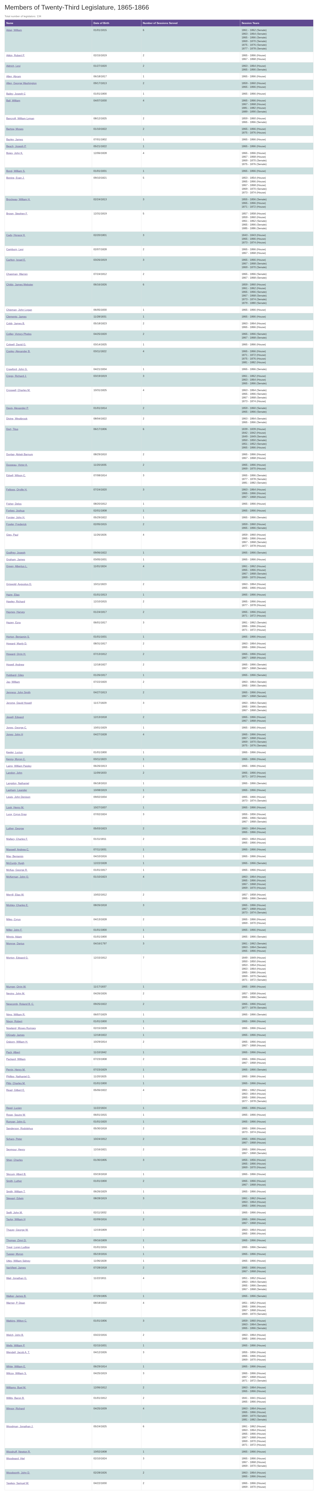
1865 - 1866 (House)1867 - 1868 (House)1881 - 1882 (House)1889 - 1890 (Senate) (254, 106)
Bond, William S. (15, 170)
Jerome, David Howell (19, 702)
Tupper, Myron (14, 1253)
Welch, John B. (15, 1334)
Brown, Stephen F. (17, 213)
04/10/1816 (100, 856)
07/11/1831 (100, 849)
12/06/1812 (100, 1387)
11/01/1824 (100, 566)
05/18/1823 (100, 323)
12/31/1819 (100, 213)
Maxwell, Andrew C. (17, 849)
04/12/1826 (100, 1352)
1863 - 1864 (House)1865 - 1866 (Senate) (254, 67)
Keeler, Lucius (14, 752)
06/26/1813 (100, 765)
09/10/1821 (100, 177)
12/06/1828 (100, 153)
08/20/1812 (100, 503)
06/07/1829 (100, 1014)
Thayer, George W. (17, 1229)
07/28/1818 (100, 1267)
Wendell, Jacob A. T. (18, 1352)
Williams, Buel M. (16, 1387)
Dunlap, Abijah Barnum (19, 454)
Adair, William (14, 30)
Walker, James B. (16, 1296)
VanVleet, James (16, 1267)
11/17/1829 (100, 702)
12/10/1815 (100, 601)
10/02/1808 (100, 1451)
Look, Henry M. (15, 807)
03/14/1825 (100, 344)
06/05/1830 (100, 309)
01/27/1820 (100, 65)
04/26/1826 (100, 993)
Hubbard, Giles (15, 675)
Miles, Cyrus (13, 919)
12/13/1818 (100, 717)
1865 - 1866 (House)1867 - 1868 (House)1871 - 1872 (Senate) (254, 1377)
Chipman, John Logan (19, 309)
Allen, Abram (13, 76)
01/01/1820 (100, 1121)
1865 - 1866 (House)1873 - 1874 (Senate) (254, 798)
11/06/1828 (100, 1260)
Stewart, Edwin (15, 1198)
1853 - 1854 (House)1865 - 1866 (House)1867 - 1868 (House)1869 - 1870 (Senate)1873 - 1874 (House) (254, 185)
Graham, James (15, 559)
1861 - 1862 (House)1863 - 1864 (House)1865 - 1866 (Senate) (254, 379)
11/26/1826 (100, 534)
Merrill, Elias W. (15, 894)
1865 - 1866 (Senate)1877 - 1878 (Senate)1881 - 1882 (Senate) (254, 479)
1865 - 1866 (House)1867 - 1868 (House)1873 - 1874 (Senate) (254, 909)
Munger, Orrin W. (16, 986)
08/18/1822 (100, 1302)
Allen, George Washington (21, 83)
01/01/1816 (100, 1247)
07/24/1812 (100, 274)
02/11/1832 (100, 1212)
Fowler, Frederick (16, 524)
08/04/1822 (100, 418)
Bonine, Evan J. (15, 177)
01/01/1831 (100, 170)
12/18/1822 (100, 1034)
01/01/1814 (100, 408)
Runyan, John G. (16, 1121)
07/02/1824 (100, 814)
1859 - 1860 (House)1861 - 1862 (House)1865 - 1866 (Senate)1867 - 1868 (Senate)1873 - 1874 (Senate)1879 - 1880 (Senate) (254, 293)
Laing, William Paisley (18, 765)
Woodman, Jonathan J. (19, 1426)
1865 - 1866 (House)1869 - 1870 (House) (254, 466)
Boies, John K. (14, 153)
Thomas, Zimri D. (16, 1240)
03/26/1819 (100, 259)
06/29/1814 (100, 1366)
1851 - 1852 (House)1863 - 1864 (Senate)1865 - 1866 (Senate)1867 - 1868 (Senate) (254, 1284)
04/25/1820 (100, 333)
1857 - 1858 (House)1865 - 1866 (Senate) (254, 896)
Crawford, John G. (17, 369)
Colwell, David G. (16, 344)
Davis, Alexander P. (17, 408)
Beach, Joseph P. (16, 146)
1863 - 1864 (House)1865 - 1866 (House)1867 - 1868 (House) (254, 493)
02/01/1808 (100, 510)
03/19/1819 (100, 375)
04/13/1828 (100, 919)
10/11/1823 (100, 584)
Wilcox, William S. (16, 1373)
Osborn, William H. (17, 1041)
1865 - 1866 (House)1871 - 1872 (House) (254, 613)
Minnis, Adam (14, 936)
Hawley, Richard (15, 601)
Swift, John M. (14, 1212)
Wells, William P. (15, 1345)
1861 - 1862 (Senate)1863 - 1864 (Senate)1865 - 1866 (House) (254, 947)
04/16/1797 (100, 943)
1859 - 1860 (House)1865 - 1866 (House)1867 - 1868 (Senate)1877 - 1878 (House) (254, 540)
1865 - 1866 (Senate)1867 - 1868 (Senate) (254, 276)
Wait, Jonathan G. (16, 1278)
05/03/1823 (100, 828)
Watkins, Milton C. (16, 1320)
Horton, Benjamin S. (18, 636)
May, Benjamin (14, 856)
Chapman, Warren (17, 274)
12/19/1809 (100, 1229)
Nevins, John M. (15, 993)
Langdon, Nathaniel (17, 783)
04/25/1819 (100, 1373)
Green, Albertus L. (16, 566)
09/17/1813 (100, 83)
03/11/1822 (100, 351)
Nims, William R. (15, 1014)
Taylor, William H (15, 1219)
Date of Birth (101, 23)
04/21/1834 (100, 369)
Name (9, 23)
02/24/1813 (100, 199)
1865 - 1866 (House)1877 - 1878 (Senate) (254, 1005)
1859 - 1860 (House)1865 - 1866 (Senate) (254, 120)
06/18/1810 (100, 783)
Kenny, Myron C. (16, 759)
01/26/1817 (100, 675)
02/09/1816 (100, 1219)
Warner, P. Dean (15, 1302)
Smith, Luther (14, 1180)
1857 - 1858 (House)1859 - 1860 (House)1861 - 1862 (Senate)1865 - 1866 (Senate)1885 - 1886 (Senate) (254, 221)
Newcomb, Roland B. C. (20, 1003)
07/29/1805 (100, 1296)
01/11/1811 (99, 838)
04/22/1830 (100, 1483)
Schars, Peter (14, 1138)
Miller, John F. (14, 929)
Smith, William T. (15, 1191)
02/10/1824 (100, 1458)
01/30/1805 (100, 1159)
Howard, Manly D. (16, 643)
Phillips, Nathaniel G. (18, 1076)
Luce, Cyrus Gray (16, 814)
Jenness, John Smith (18, 692)
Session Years (250, 23)
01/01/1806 (100, 1320)
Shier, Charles (14, 1159)
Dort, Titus (12, 429)
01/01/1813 (100, 594)
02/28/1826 (100, 1472)
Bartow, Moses (14, 128)
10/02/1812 (100, 894)
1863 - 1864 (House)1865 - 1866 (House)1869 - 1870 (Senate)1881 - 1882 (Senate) (254, 1414)
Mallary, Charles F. (17, 838)
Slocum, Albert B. (16, 1174)
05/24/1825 (100, 1426)
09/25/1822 (100, 1003)
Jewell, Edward (15, 717)
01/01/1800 (100, 93)
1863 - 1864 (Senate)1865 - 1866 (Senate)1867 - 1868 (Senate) (254, 706)
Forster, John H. (15, 517)
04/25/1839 (100, 1408)
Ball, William (13, 100)
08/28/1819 (100, 1198)
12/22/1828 (100, 863)
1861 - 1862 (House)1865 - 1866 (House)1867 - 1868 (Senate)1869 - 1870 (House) (254, 572)
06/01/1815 (100, 1114)
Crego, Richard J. (16, 375)
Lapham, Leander (16, 790)
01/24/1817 (100, 611)
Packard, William (16, 1059)
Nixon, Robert (14, 1021)
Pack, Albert (13, 1052)
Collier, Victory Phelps (18, 333)
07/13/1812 (100, 654)
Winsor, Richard (15, 1408)
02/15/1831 (100, 1345)
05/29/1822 (100, 517)
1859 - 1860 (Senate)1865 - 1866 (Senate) (254, 410)
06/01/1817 (100, 622)
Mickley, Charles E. (17, 905)
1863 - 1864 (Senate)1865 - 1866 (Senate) (254, 420)
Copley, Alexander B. (18, 351)
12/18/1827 (100, 664)
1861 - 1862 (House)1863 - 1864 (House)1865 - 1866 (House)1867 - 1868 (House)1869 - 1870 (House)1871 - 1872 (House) (254, 1435)
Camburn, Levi (14, 249)
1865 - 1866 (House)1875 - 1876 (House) (254, 130)
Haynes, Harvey (15, 611)
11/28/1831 (100, 316)
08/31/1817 (100, 643)
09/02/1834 (100, 796)
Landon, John (14, 772)
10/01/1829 (100, 727)
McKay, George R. (17, 869)
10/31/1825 (100, 390)
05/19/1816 (100, 1253)
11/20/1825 (100, 1076)
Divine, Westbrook (16, 418)
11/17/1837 (100, 986)
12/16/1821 (100, 1149)
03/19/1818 (100, 1174)
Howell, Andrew (15, 664)
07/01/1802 (100, 139)
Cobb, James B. (15, 323)
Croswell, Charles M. (18, 390)
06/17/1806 (100, 429)
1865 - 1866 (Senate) (254, 369)
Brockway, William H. (18, 199)
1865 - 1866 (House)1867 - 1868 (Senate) (254, 694)
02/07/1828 (100, 249)
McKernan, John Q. (17, 876)
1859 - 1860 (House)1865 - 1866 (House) (254, 85)
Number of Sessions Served (160, 23)
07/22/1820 (100, 681)
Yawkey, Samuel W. (17, 1483)
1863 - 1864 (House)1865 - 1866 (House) (254, 325)
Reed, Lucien (14, 1107)
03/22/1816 (100, 1334)
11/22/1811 (99, 1278)
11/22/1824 (100, 1107)
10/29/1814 (100, 1041)
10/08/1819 (100, 790)
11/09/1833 (100, 772)
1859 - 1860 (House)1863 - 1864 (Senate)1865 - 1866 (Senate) (254, 1324)
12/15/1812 (100, 957)
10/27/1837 (100, 807)
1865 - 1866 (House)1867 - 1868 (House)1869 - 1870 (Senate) (254, 1462)
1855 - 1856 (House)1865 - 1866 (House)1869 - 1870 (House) (254, 1163)
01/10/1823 (100, 876)
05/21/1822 (100, 146)
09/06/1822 (100, 552)
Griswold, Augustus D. (19, 584)
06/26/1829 (100, 1191)
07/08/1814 (100, 475)
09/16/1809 (100, 1240)
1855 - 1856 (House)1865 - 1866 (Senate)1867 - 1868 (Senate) (254, 818)
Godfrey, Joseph (15, 552)
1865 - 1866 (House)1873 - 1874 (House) (254, 1130)
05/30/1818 (100, 1128)
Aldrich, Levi (13, 65)
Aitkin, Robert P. (15, 55)
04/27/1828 (100, 734)
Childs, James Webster (19, 284)
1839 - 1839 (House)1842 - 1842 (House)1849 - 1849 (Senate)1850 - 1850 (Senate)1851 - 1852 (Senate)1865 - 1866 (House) (254, 438)
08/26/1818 (100, 905)
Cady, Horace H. (15, 235)
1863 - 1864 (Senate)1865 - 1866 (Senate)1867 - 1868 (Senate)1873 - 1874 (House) (254, 396)
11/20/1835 (100, 464)
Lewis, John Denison (18, 796)
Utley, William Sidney (18, 1260)
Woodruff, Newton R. (18, 1451)
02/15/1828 (100, 1028)
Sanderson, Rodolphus (19, 1128)
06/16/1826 (100, 284)
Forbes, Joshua (15, 510)
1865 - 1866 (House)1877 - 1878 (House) (254, 603)
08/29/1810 (100, 454)
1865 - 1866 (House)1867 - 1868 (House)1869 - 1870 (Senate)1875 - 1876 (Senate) (254, 159)
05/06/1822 (100, 1090)
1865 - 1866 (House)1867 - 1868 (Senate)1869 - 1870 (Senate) (254, 263)
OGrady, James (15, 1034)
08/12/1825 (100, 118)
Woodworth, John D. (18, 1472)
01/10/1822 (100, 128)
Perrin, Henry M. (15, 1069)
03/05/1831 (100, 559)
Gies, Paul (12, 534)
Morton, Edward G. (17, 957)
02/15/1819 (100, 55)
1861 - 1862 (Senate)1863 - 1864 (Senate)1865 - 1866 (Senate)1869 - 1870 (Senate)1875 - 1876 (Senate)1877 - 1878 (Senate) (254, 39)
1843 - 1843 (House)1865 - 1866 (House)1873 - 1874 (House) (254, 239)
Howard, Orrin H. (16, 654)
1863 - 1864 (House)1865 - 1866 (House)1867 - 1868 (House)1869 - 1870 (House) (254, 882)
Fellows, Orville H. (16, 489)
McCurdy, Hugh (15, 863)
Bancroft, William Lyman (20, 118)
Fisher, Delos (14, 503)
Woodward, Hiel (15, 1458)
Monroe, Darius (15, 943)
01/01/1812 (100, 1397)
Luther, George (15, 828)
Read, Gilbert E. (15, 1090)
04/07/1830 (100, 100)
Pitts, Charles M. (15, 1083)
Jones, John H (14, 734)
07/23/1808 (100, 1059)
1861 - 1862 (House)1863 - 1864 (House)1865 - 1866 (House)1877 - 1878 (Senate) (254, 1096)
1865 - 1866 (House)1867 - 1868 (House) (254, 57)
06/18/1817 (100, 76)
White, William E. (16, 1366)
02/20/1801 (100, 235)
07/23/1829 (100, 1069)
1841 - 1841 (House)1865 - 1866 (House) (254, 1399)
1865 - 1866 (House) (254, 76)
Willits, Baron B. (15, 1397)
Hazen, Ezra (13, 622)
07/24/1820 (100, 489)
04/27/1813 (100, 692)
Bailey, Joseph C (16, 93)
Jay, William (13, 681)
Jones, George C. (16, 727)
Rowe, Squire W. (16, 1114)
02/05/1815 (100, 524)
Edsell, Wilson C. (16, 475)
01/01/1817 (100, 869)
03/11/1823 (100, 759)
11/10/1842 (100, 1052)
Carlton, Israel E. (16, 259)
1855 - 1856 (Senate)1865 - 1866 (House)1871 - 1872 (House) (254, 203)
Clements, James (16, 316)
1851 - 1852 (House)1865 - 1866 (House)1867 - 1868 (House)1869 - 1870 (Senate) (254, 1308)
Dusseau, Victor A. (17, 464)
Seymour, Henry (15, 1149)
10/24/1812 (100, 1138)
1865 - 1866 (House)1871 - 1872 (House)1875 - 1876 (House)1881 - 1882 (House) (254, 357)
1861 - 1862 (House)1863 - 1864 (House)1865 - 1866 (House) (254, 1202)
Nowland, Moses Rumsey (21, 1028)
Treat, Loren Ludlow (18, 1247)
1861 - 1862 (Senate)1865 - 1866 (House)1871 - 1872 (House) (254, 626)
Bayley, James (14, 139)
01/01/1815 (100, 30)
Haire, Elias (13, 594)
